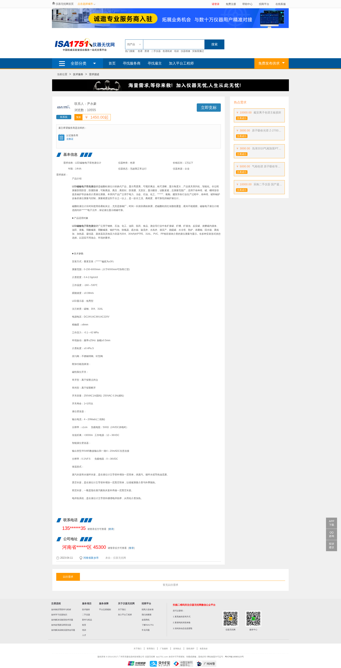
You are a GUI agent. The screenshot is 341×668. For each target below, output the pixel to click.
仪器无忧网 (119, 557)
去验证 (69, 139)
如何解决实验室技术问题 (62, 620)
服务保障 (104, 603)
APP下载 (331, 523)
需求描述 (94, 74)
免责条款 (204, 648)
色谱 (140, 51)
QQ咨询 (331, 534)
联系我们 (151, 648)
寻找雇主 (155, 63)
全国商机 (146, 620)
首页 (112, 63)
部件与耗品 (87, 620)
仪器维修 (185, 51)
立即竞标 (209, 107)
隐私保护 (190, 648)
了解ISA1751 (148, 625)
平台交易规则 (105, 609)
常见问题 (146, 630)
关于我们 (122, 609)
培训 (176, 51)
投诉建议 (331, 545)
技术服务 (78, 74)
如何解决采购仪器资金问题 (63, 630)
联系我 (63, 117)
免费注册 (231, 4)
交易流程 (56, 603)
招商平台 (264, 4)
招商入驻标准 (148, 609)
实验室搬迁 (198, 51)
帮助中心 (247, 4)
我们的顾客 (147, 615)
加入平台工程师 (181, 63)
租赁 (84, 625)
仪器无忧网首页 (65, 3)
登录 (111, 529)
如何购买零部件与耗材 (61, 609)
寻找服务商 (132, 63)
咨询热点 (177, 648)
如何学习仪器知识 (59, 615)
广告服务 (164, 648)
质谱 (146, 51)
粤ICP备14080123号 (234, 657)
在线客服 (280, 4)
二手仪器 (156, 51)
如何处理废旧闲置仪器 (61, 625)
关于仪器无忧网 (126, 603)
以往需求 (68, 576)
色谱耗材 (167, 51)
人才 (84, 635)
